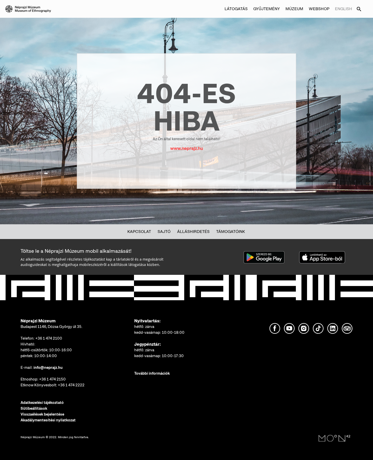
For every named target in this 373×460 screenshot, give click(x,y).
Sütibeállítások (34, 408)
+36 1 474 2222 (71, 385)
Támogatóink (230, 231)
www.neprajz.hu (186, 148)
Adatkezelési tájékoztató (42, 402)
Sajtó (164, 231)
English (343, 8)
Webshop (319, 8)
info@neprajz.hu (48, 367)
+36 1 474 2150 (52, 379)
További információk (152, 373)
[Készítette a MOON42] (334, 438)
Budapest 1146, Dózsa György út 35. (51, 326)
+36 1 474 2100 (48, 338)
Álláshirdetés (193, 231)
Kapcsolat (139, 231)
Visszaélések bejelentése (42, 414)
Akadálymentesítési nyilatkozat (48, 420)
